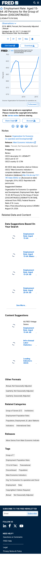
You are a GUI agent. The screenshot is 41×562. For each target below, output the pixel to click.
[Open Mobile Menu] (38, 3)
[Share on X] (13, 126)
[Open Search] (34, 3)
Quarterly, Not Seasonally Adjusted (19, 391)
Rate (20, 485)
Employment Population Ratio (17, 416)
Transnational (25, 465)
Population (23, 470)
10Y (19, 39)
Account (30, 121)
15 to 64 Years (11, 465)
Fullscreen (32, 104)
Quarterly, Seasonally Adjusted (18, 396)
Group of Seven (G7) (14, 411)
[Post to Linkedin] (26, 126)
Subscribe (32, 513)
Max (26, 39)
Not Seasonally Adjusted (23, 495)
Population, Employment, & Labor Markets (22, 421)
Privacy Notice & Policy (12, 551)
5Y (13, 39)
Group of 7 (10, 455)
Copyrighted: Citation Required (18, 490)
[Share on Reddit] (21, 126)
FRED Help (7, 541)
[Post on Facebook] (17, 126)
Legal (5, 547)
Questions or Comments (12, 537)
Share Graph (10, 121)
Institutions (28, 411)
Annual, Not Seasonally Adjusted (19, 386)
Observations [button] (8, 23)
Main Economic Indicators (23, 142)
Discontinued (11, 470)
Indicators (10, 426)
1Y (8, 39)
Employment (11, 485)
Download (28, 46)
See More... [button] (21, 305)
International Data (23, 426)
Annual (8, 495)
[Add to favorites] (1, 8)
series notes (13, 116)
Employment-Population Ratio (18, 460)
